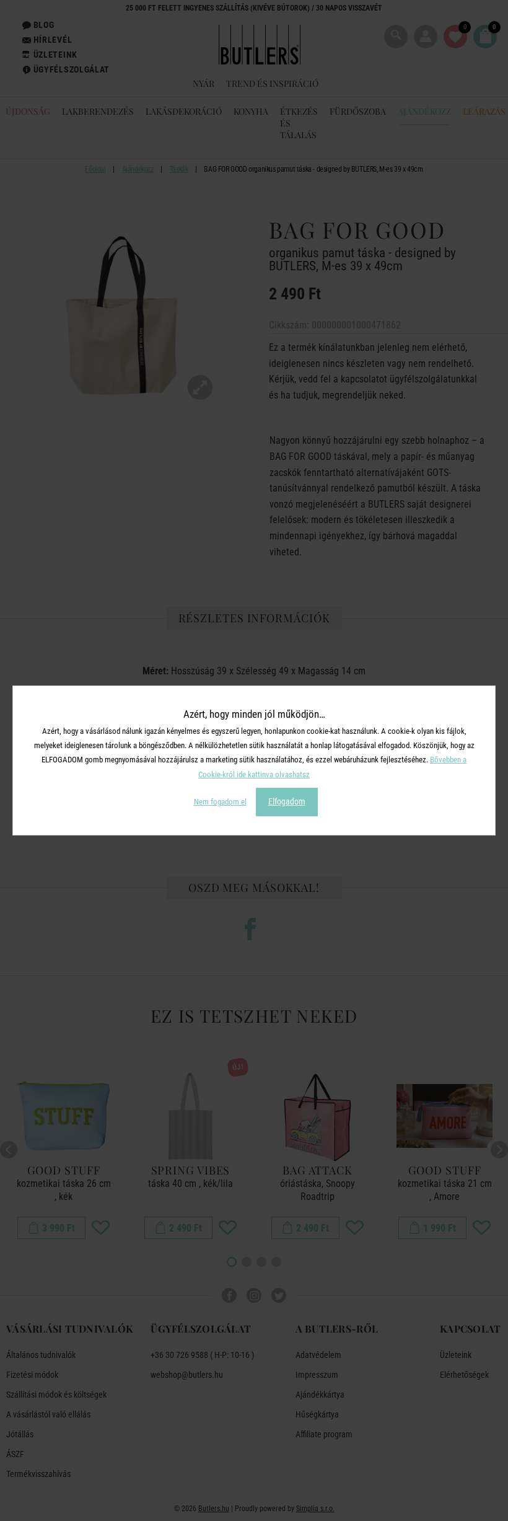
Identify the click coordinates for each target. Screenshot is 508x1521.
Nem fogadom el (220, 801)
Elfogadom (286, 801)
